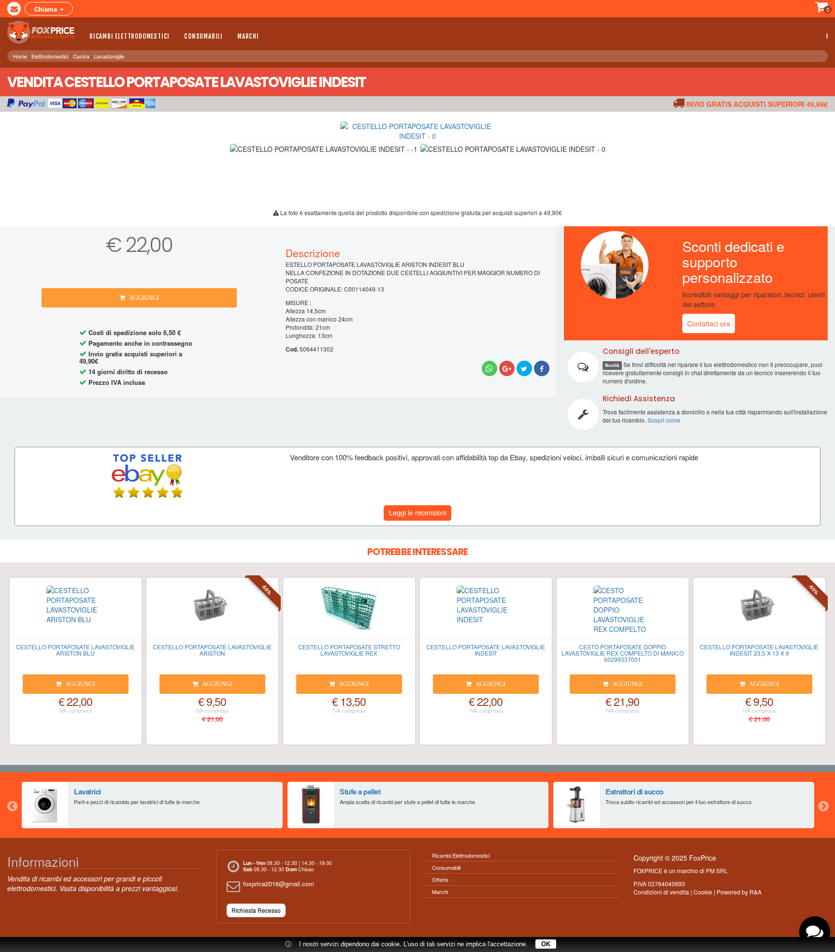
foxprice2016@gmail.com (278, 883)
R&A (755, 892)
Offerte (440, 879)
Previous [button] (12, 805)
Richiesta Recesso (256, 910)
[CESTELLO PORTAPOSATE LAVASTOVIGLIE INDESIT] (486, 612)
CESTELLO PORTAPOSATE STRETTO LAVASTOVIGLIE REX (349, 650)
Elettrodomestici (50, 56)
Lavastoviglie (109, 56)
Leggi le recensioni (417, 512)
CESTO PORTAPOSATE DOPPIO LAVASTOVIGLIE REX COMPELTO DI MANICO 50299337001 (622, 653)
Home (20, 56)
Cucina (81, 56)
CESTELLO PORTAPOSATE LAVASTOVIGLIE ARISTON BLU (75, 650)
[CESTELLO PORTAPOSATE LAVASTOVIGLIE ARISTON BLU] (76, 612)
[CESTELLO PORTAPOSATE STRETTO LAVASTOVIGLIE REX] (349, 612)
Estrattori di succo (634, 791)
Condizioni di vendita (661, 892)
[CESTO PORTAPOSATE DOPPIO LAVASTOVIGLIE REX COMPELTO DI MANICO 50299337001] (623, 612)
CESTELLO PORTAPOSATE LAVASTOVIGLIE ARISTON (212, 650)
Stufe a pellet (360, 791)
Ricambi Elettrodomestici (129, 36)
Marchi (248, 36)
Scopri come (664, 420)
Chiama (46, 9)
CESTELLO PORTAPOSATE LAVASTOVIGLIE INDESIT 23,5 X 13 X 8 (759, 650)
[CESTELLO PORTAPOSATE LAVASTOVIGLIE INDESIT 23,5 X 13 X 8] (759, 612)
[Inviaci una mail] (14, 8)
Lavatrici (87, 791)
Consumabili (203, 36)
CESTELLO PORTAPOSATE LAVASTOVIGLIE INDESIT (485, 650)
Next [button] (823, 805)
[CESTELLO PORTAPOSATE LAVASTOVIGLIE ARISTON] (212, 612)
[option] (152, 805)
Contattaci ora (708, 323)
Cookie (702, 892)
